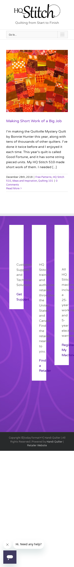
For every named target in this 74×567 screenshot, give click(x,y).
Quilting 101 (45, 180)
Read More (13, 188)
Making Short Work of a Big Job (34, 121)
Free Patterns (43, 177)
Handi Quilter (54, 441)
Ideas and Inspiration (24, 180)
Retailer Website (37, 445)
